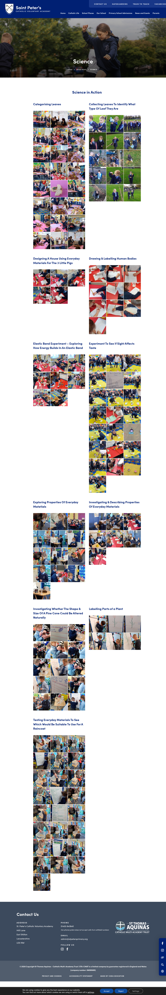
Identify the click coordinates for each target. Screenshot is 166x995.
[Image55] (59, 538)
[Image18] (59, 864)
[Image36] (41, 743)
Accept (107, 991)
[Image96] (132, 432)
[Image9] (59, 119)
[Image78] (59, 650)
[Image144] (76, 573)
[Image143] (132, 466)
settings (91, 992)
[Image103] (41, 667)
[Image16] (76, 847)
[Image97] (97, 308)
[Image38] (132, 123)
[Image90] (59, 188)
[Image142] (114, 466)
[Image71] (41, 650)
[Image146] (59, 295)
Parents (156, 13)
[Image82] (59, 556)
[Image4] (41, 363)
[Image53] (97, 291)
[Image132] (114, 192)
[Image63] (114, 624)
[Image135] (76, 223)
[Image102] (114, 175)
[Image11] (97, 273)
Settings (135, 991)
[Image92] (114, 432)
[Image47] (59, 632)
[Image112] (114, 308)
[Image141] (41, 240)
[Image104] (59, 205)
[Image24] (114, 123)
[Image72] (132, 397)
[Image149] (76, 240)
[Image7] (41, 521)
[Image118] (59, 813)
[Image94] (59, 795)
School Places (88, 13)
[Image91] (97, 432)
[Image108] (59, 667)
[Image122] (41, 830)
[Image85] (114, 158)
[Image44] (132, 380)
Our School (101, 13)
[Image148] (41, 590)
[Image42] (97, 140)
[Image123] (76, 684)
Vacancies (160, 4)
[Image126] (97, 325)
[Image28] (132, 363)
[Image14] (59, 847)
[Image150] (41, 847)
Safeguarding (120, 4)
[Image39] (59, 743)
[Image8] (97, 123)
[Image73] (97, 414)
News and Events (142, 13)
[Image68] (114, 397)
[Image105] (97, 449)
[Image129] (41, 701)
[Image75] (76, 778)
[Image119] (59, 684)
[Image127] (41, 573)
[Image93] (76, 188)
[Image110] (76, 667)
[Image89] (41, 397)
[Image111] (132, 175)
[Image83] (132, 414)
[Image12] (76, 119)
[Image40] (114, 273)
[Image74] (132, 140)
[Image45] (41, 761)
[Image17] (41, 864)
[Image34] (41, 277)
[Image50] (114, 140)
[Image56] (76, 153)
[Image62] (41, 171)
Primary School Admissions (120, 13)
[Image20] (41, 632)
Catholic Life (73, 13)
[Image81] (97, 158)
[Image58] (59, 778)
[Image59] (59, 277)
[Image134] (59, 223)
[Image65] (132, 624)
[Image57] (97, 397)
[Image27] (41, 538)
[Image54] (41, 778)
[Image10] (97, 363)
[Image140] (41, 295)
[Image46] (59, 761)
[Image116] (41, 684)
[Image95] (76, 795)
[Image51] (76, 761)
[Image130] (97, 466)
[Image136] (76, 701)
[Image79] (41, 795)
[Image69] (59, 171)
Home (62, 13)
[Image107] (76, 205)
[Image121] (76, 813)
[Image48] (76, 632)
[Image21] (59, 521)
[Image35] (132, 521)
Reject (121, 991)
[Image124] (132, 538)
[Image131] (41, 223)
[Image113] (59, 397)
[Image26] (59, 136)
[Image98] (132, 158)
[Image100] (41, 205)
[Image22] (76, 363)
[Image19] (114, 363)
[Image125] (97, 192)
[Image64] (114, 291)
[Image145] (59, 240)
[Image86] (76, 171)
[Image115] (132, 449)
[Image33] (76, 136)
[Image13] (41, 136)
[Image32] (41, 882)
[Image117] (76, 556)
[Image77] (114, 414)
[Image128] (59, 830)
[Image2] (97, 624)
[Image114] (132, 308)
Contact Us (100, 4)
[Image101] (97, 175)
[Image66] (97, 538)
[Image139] (59, 573)
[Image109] (41, 813)
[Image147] (132, 192)
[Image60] (76, 538)
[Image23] (41, 380)
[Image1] (97, 556)
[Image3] (97, 484)
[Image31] (76, 864)
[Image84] (76, 650)
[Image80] (76, 380)
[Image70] (76, 277)
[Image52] (132, 273)
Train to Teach (141, 4)
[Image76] (59, 380)
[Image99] (114, 538)
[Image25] (76, 521)
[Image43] (41, 153)
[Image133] (59, 701)
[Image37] (114, 380)
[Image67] (132, 291)
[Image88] (41, 188)
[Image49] (59, 153)
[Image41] (76, 743)
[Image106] (114, 449)
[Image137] (76, 830)
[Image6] (59, 363)
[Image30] (114, 521)
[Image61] (41, 556)
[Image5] (41, 119)
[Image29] (97, 380)
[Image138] (132, 641)
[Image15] (97, 521)
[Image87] (97, 641)
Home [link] (70, 69)
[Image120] (114, 641)
